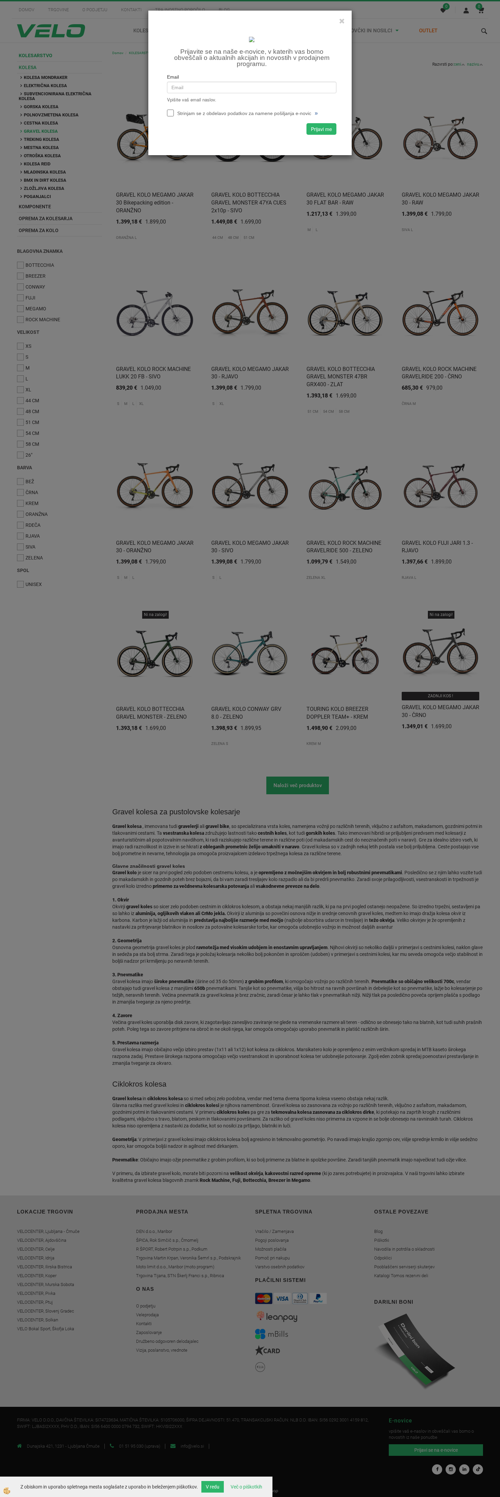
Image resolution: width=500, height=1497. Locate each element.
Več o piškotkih (246, 1487)
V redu (212, 1487)
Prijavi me (321, 129)
